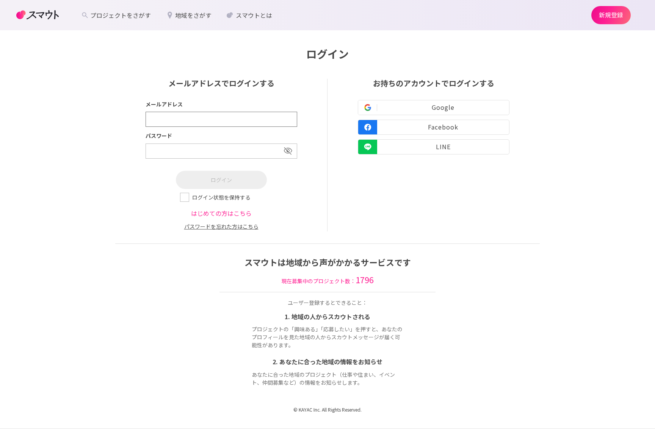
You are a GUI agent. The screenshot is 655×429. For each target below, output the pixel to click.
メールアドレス (164, 104)
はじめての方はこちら (221, 213)
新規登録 (611, 14)
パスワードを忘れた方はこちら (221, 226)
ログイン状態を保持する (221, 197)
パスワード (159, 135)
